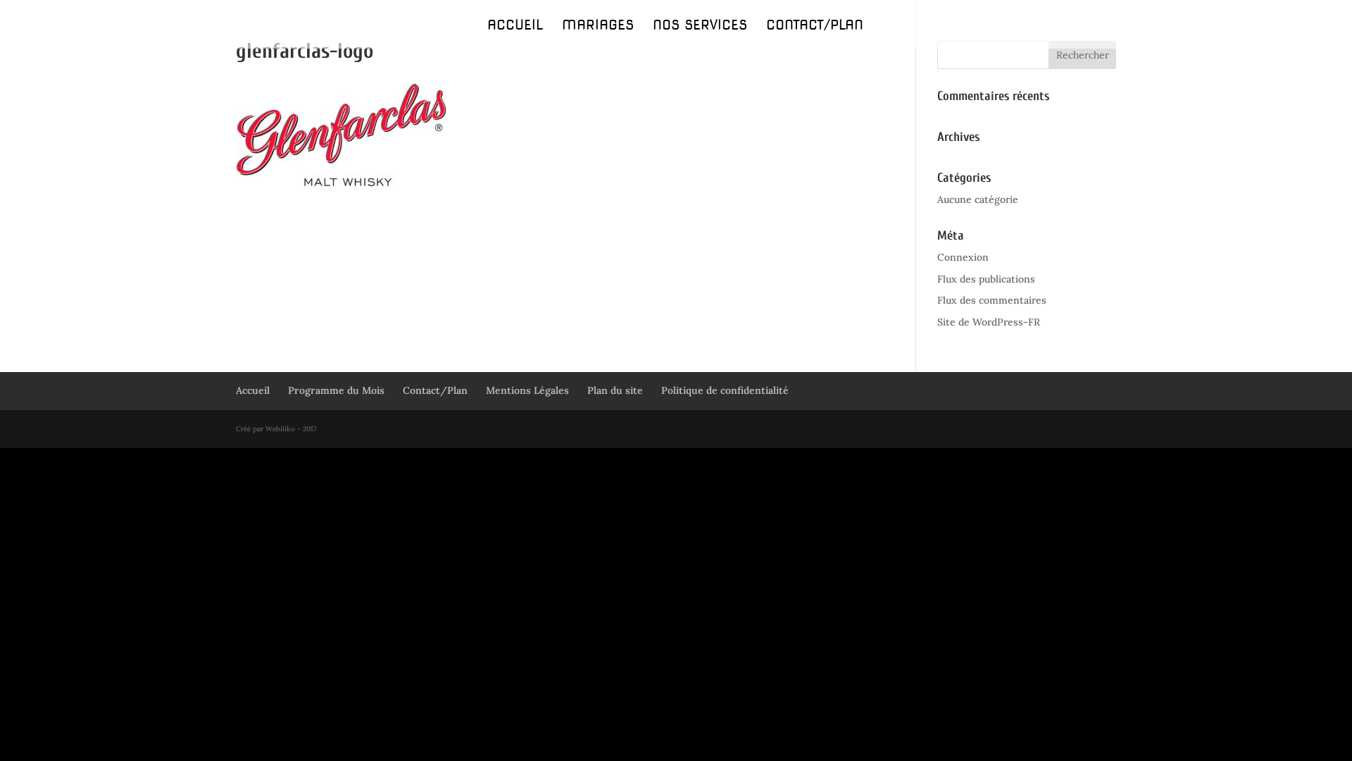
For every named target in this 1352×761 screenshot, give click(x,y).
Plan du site (615, 390)
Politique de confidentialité (725, 390)
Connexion (963, 257)
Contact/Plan (814, 26)
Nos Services (700, 26)
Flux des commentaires (991, 300)
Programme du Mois (336, 390)
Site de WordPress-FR (988, 322)
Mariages (598, 26)
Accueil (515, 26)
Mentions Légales (527, 390)
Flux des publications (986, 279)
